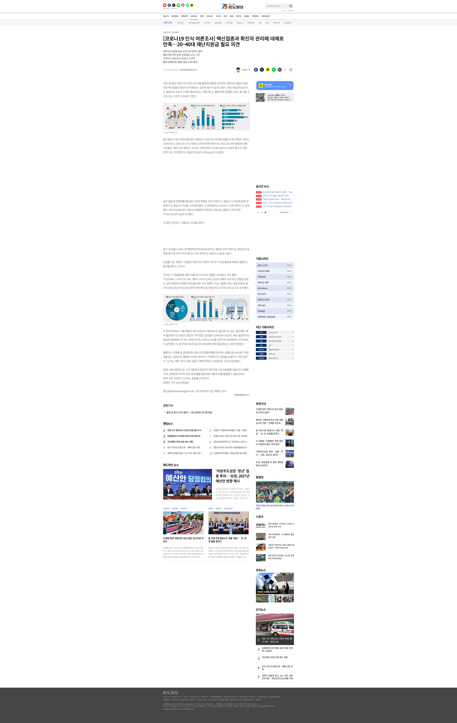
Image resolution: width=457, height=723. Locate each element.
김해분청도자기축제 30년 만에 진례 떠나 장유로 (185, 435)
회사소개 (166, 697)
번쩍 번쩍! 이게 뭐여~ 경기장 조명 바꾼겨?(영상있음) (281, 556)
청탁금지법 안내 (236, 700)
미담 (260, 23)
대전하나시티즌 (263, 299)
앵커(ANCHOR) (194, 23)
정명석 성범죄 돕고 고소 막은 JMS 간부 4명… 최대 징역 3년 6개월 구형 (185, 453)
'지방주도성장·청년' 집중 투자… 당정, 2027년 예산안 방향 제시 (232, 475)
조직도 (186, 697)
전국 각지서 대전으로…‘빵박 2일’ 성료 (183, 447)
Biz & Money (262, 288)
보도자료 (180, 23)
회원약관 (205, 697)
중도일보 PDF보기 (274, 697)
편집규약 (175, 700)
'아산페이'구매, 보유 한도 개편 (180, 441)
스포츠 (218, 16)
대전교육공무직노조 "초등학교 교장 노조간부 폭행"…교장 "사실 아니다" (232, 441)
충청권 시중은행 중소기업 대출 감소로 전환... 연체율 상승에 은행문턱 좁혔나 (269, 421)
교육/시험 (229, 23)
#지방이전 (175, 508)
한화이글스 (262, 305)
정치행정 (174, 16)
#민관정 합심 (228, 508)
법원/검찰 (218, 23)
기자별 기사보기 (176, 697)
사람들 (246, 16)
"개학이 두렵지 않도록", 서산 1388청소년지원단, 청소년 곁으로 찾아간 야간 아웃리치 (278, 199)
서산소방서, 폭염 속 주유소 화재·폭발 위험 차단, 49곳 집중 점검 (278, 195)
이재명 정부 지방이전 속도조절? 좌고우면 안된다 (183, 540)
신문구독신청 (243, 697)
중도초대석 (262, 293)
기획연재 (255, 16)
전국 (225, 16)
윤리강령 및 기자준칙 (187, 700)
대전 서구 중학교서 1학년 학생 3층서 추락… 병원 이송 (185, 430)
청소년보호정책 (248, 700)
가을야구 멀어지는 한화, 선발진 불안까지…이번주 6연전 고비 (281, 546)
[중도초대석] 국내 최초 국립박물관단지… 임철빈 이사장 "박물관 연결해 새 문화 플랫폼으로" (232, 447)
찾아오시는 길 (195, 697)
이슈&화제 (287, 23)
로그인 (283, 10)
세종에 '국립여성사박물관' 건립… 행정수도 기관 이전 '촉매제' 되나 (232, 430)
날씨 (267, 23)
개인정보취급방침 (215, 697)
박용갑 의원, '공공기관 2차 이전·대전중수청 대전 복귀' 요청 (232, 435)
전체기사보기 (284, 212)
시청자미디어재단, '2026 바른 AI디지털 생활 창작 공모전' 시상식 (232, 453)
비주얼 (238, 16)
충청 (231, 16)
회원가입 (291, 10)
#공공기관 (166, 508)
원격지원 (258, 700)
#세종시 (210, 508)
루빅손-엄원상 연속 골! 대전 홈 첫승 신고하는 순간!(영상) (275, 507)
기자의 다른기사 (242, 394)
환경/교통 (251, 23)
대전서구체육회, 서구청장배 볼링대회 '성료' (281, 535)
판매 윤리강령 (223, 700)
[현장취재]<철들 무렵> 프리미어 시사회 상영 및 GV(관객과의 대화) (278, 192)
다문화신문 (265, 16)
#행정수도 (219, 508)
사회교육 (194, 16)
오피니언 (209, 16)
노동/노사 (240, 23)
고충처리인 (166, 700)
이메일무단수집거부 (230, 697)
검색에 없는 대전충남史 (266, 316)
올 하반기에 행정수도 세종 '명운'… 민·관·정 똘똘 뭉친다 (227, 540)
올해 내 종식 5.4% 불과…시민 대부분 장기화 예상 (189, 412)
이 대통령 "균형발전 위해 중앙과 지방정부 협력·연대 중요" (269, 442)
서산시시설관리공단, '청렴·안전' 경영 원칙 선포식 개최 (278, 206)
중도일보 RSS (262, 697)
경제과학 (184, 16)
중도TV (166, 16)
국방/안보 (276, 23)
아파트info (262, 276)
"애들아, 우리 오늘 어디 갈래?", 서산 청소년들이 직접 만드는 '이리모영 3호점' (278, 202)
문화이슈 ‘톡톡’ (263, 282)
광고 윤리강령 (212, 700)
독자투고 (253, 697)
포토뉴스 (261, 570)
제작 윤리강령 (201, 700)
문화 (201, 16)
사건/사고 (207, 23)
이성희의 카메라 (264, 271)
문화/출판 (261, 311)
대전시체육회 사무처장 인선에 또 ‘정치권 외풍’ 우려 (281, 524)
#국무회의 (183, 508)
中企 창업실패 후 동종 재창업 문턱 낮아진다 (269, 464)
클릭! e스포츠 (263, 265)
